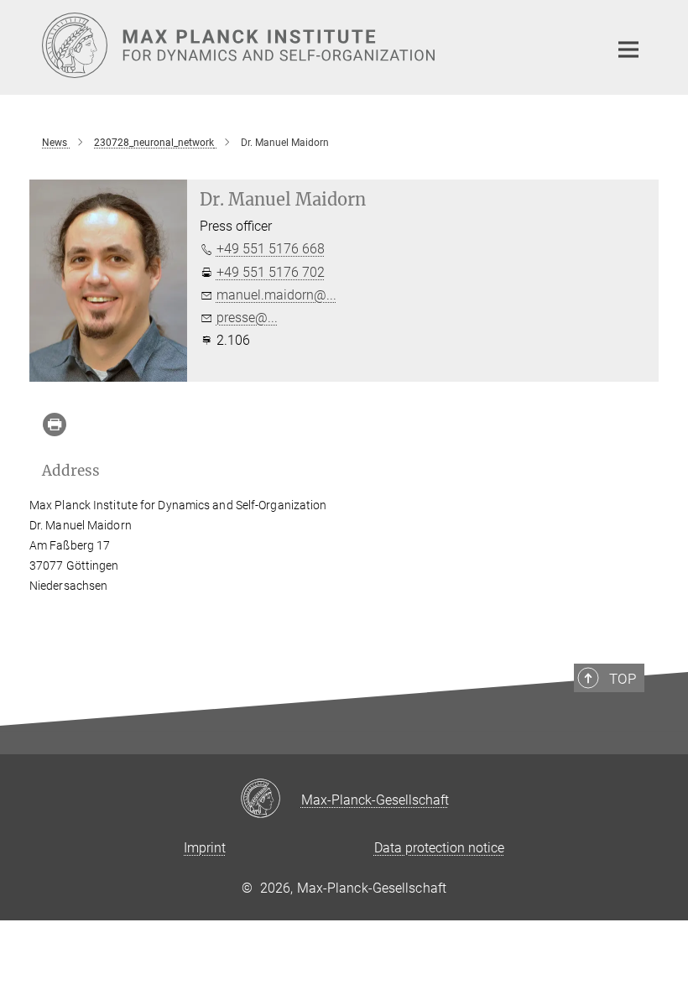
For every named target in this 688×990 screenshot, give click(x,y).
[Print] (54, 424)
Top (622, 678)
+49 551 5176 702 (270, 272)
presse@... (247, 318)
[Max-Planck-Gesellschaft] (270, 799)
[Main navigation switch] (628, 49)
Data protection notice (439, 848)
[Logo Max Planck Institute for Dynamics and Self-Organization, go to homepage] (314, 45)
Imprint (205, 848)
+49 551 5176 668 (270, 249)
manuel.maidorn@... (276, 295)
